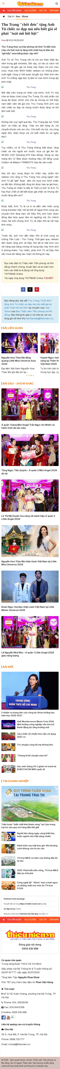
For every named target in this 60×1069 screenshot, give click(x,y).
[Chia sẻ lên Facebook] (23, 289)
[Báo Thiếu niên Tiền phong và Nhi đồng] (30, 4)
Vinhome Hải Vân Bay (29, 914)
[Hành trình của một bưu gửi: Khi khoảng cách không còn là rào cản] (8, 848)
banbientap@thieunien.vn (39, 318)
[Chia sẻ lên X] (30, 289)
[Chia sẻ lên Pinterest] (37, 289)
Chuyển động (14, 10)
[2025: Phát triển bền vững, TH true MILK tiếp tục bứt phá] (8, 873)
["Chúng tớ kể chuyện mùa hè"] (8, 757)
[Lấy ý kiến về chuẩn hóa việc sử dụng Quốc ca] (8, 736)
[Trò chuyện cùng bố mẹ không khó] (8, 746)
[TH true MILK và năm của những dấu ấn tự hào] (8, 861)
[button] (56, 3)
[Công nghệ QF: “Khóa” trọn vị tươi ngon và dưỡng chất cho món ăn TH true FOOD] (8, 885)
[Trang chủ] (3, 16)
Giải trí (42, 10)
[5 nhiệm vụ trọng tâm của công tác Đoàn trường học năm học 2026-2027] (30, 690)
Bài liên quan (13, 328)
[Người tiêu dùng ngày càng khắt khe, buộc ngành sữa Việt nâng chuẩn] (8, 836)
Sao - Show (22, 16)
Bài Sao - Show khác (18, 383)
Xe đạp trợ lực (10, 909)
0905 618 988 (30, 948)
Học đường (30, 10)
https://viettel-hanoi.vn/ (30, 904)
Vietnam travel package (14, 899)
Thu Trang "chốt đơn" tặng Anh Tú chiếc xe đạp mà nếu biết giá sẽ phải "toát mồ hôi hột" (28, 304)
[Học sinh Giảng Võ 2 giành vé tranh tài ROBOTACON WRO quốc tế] (8, 768)
